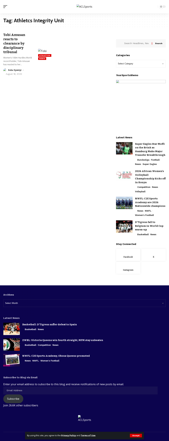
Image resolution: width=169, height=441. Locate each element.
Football (155, 160)
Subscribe (13, 399)
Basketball (143, 234)
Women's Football (144, 215)
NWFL (148, 211)
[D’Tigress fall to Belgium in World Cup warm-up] (124, 226)
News (42, 58)
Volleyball (140, 191)
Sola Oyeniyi (14, 70)
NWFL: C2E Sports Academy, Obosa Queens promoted (56, 355)
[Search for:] (137, 43)
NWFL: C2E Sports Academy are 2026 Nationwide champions (150, 202)
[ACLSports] (84, 6)
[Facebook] (128, 255)
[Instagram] (128, 268)
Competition (143, 187)
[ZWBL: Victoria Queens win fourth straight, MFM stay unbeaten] (11, 344)
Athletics (44, 55)
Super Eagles (150, 164)
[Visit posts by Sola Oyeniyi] (5, 70)
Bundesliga (143, 160)
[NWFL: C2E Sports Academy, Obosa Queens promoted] (11, 360)
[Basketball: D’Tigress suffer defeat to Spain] (11, 329)
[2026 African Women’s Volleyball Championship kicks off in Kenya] (124, 175)
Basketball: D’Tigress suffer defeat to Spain (49, 324)
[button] (136, 435)
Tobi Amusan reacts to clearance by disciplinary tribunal (14, 43)
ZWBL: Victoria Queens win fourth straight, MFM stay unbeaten (62, 340)
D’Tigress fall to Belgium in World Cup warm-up (149, 226)
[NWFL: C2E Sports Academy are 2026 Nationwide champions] (124, 203)
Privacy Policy (68, 435)
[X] (153, 255)
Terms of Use (88, 435)
